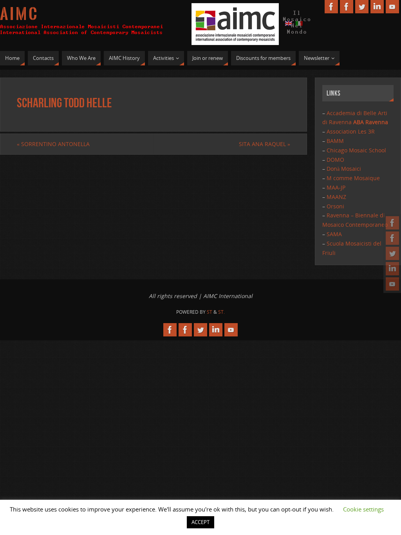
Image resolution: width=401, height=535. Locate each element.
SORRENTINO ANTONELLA (53, 144)
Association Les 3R (351, 131)
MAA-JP (336, 187)
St (209, 312)
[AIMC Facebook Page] (392, 223)
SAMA (334, 234)
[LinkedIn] (392, 268)
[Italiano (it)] (299, 23)
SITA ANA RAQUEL (264, 144)
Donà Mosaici (344, 168)
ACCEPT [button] (200, 522)
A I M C (18, 14)
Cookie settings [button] (363, 509)
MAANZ (336, 197)
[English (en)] (288, 23)
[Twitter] (392, 253)
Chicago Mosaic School (356, 150)
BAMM (335, 141)
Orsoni (335, 206)
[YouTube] (392, 284)
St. (221, 312)
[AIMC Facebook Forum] (392, 238)
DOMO (335, 159)
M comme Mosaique (353, 178)
